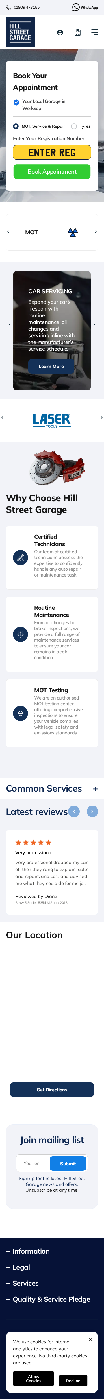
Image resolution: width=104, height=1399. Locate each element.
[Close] (90, 1339)
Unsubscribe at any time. (52, 1190)
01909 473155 (26, 7)
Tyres (85, 126)
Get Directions (52, 1090)
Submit (68, 1163)
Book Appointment (51, 171)
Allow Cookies (33, 1378)
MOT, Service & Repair (43, 126)
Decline (73, 1380)
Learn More (51, 366)
